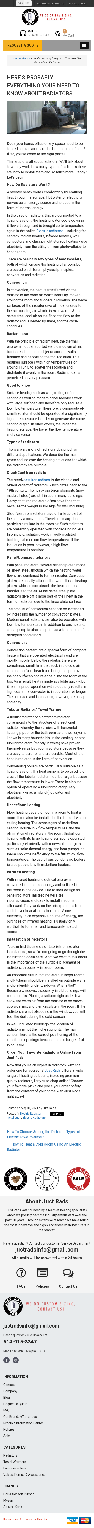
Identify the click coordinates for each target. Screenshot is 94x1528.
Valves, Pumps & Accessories (24, 1474)
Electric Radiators (34, 1117)
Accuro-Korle (12, 1507)
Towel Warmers (14, 1462)
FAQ (6, 1410)
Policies (42, 1286)
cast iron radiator (37, 480)
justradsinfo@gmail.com (46, 1249)
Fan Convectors (14, 1468)
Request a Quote (50, 3)
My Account (78, 3)
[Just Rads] (47, 17)
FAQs (21, 1286)
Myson (8, 1500)
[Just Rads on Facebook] (7, 1360)
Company (10, 1391)
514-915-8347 (20, 1342)
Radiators (10, 1455)
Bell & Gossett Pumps (18, 1494)
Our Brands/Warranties (20, 1417)
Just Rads (52, 1070)
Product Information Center (23, 1423)
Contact (9, 1385)
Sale (6, 1436)
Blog (6, 1397)
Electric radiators (49, 231)
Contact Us (68, 1286)
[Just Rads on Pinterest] (15, 1360)
